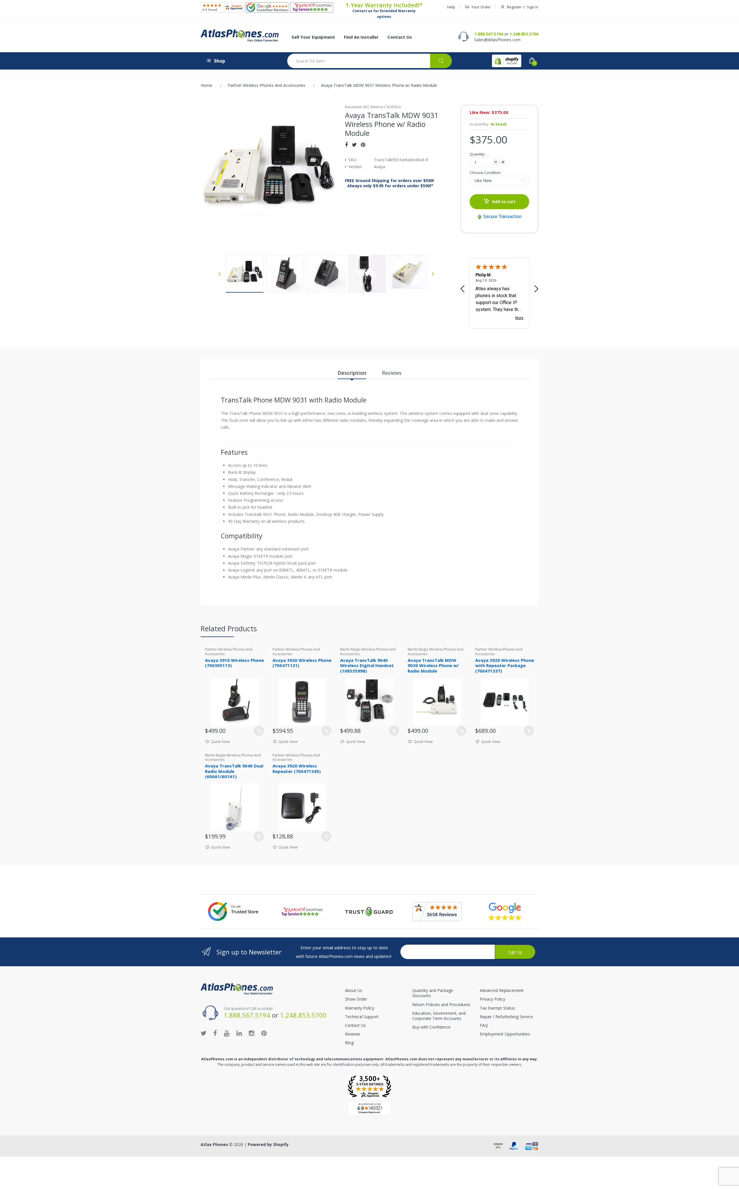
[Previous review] (462, 289)
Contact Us (355, 1025)
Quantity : (478, 154)
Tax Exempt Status (497, 1008)
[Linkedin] (239, 1033)
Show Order (356, 999)
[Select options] (259, 836)
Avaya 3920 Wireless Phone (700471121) (302, 663)
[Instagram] (251, 1033)
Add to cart (504, 201)
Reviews (352, 1034)
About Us (353, 990)
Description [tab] (351, 372)
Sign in (532, 7)
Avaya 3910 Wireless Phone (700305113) (234, 663)
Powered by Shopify (268, 1144)
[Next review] (536, 289)
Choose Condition (485, 172)
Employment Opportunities (505, 1034)
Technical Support (361, 1016)
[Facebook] (346, 145)
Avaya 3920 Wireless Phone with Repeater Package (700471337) (504, 665)
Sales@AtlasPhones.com (497, 39)
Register (514, 7)
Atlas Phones (214, 1144)
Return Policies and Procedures (441, 1004)
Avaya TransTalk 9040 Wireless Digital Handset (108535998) (367, 665)
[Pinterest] (363, 145)
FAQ (484, 1025)
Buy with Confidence (431, 1027)
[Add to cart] (259, 731)
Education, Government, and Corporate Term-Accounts (439, 1015)
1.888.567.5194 (488, 34)
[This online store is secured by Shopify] (506, 61)
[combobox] (369, 61)
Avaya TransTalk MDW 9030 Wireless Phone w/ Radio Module (433, 665)
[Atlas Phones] (240, 35)
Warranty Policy (359, 1008)
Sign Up (515, 952)
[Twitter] (354, 145)
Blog (349, 1042)
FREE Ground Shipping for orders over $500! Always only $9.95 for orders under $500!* (389, 183)
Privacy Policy (492, 999)
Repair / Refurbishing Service (506, 1016)
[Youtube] (226, 1033)
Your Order (481, 7)
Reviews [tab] (392, 372)
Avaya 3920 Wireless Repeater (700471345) (297, 768)
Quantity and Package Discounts (432, 993)
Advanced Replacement (502, 990)
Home (206, 85)
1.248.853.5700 (524, 34)
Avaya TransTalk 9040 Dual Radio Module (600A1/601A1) (234, 771)
